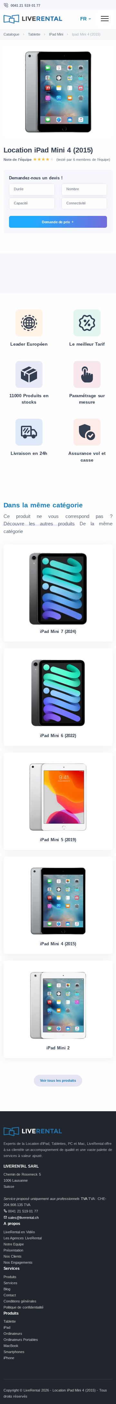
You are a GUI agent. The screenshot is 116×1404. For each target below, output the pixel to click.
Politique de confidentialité (24, 1307)
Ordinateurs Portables (21, 1340)
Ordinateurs (13, 1333)
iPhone (9, 1358)
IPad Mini (56, 34)
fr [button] (84, 18)
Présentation (13, 1250)
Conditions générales (20, 1301)
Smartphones (14, 1352)
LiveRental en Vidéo (19, 1232)
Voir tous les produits (58, 1080)
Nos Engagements (18, 1262)
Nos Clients (13, 1256)
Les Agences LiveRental (23, 1238)
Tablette (34, 34)
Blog (7, 1289)
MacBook (11, 1346)
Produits (10, 1277)
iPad (7, 1327)
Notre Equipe (14, 1244)
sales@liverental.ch (23, 1217)
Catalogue (11, 34)
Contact (10, 1295)
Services (10, 1283)
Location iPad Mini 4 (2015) (48, 150)
